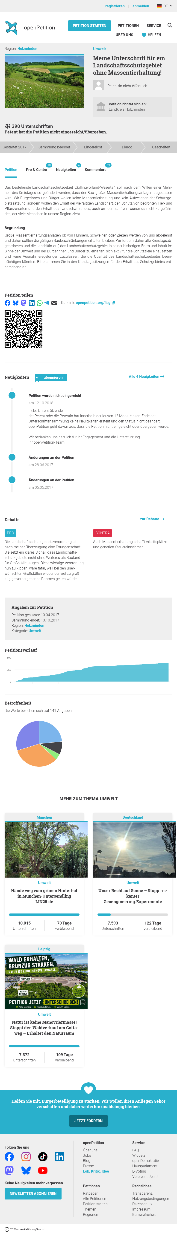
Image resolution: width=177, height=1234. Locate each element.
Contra (102, 533)
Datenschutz (142, 1204)
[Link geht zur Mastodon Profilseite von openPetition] (9, 1170)
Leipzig (44, 949)
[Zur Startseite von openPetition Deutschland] (30, 27)
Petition (11, 170)
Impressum (141, 1209)
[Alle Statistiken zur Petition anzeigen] (88, 744)
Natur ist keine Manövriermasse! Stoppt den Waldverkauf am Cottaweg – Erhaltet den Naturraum (44, 1027)
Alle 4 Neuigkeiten (144, 376)
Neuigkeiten (66, 167)
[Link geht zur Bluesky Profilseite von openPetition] (26, 1170)
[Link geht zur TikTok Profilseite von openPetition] (42, 1156)
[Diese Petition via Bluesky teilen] (15, 303)
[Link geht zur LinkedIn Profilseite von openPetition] (59, 1156)
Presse (88, 1166)
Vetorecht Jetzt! (145, 1176)
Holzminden (27, 48)
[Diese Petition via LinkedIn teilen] (32, 303)
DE (165, 6)
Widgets (138, 1155)
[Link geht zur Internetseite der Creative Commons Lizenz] (7, 1229)
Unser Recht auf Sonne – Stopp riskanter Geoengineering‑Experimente (132, 896)
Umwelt (99, 49)
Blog (86, 1161)
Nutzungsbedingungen (150, 1198)
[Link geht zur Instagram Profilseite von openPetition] (26, 1156)
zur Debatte (150, 519)
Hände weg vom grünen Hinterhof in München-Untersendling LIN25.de (44, 896)
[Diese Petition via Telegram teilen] (47, 303)
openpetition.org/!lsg (93, 303)
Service (154, 25)
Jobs (87, 1155)
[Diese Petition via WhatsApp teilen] (40, 303)
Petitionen (129, 25)
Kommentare (95, 167)
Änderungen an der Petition (51, 457)
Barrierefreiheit (144, 1214)
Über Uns (124, 35)
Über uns (90, 1150)
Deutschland (133, 817)
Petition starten (89, 25)
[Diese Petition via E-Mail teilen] (54, 303)
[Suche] (170, 25)
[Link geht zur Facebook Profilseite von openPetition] (9, 1156)
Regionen (90, 1214)
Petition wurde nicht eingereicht (55, 395)
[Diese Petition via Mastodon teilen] (24, 303)
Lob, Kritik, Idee (96, 1171)
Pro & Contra (36, 167)
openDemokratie (145, 1161)
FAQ (135, 1150)
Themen (89, 1209)
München (44, 817)
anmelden (141, 6)
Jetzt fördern (88, 1121)
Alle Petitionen (94, 1198)
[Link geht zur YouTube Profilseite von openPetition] (42, 1170)
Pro (10, 533)
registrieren (115, 6)
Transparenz (142, 1193)
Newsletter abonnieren (33, 1193)
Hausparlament (144, 1166)
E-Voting (139, 1171)
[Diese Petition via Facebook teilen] (7, 303)
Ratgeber (90, 1193)
